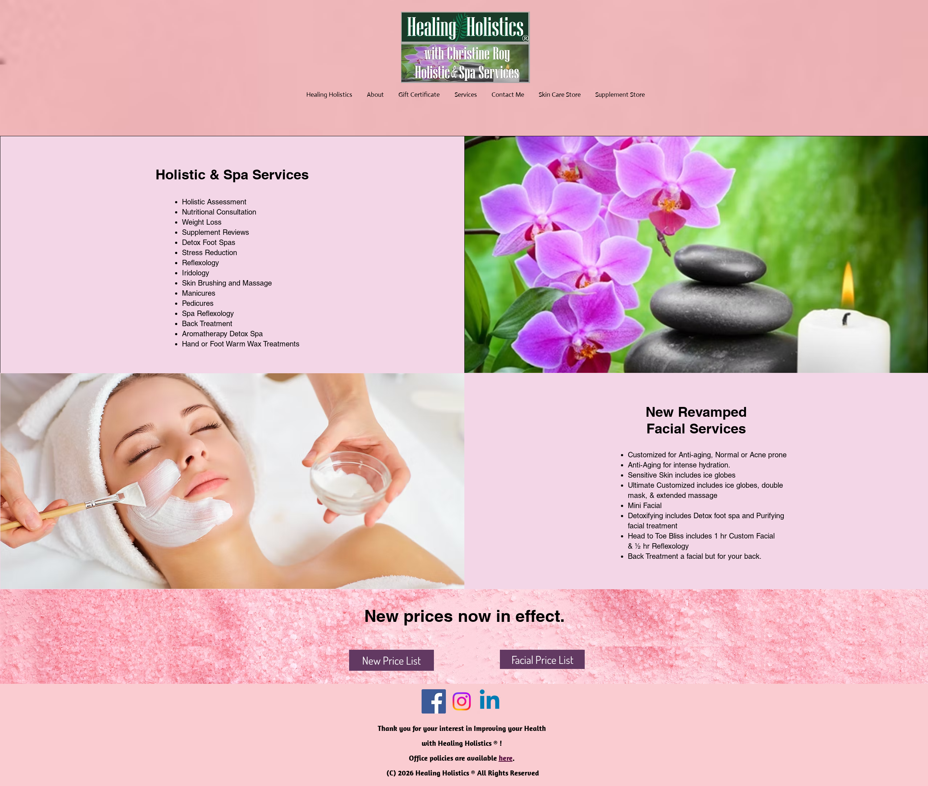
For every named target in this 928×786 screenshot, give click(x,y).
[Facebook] (434, 701)
